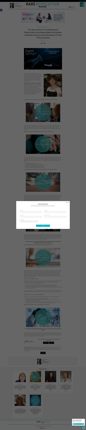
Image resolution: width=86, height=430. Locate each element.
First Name (22, 210)
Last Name (46, 210)
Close (67, 202)
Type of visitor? (46, 215)
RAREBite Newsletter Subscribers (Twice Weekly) (29, 220)
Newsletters (22, 219)
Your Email (21, 215)
